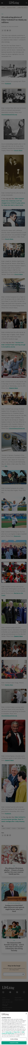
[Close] (26, 1013)
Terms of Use (8, 1031)
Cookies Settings (14, 1039)
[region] (14, 1028)
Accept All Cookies (14, 1042)
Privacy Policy (17, 1031)
